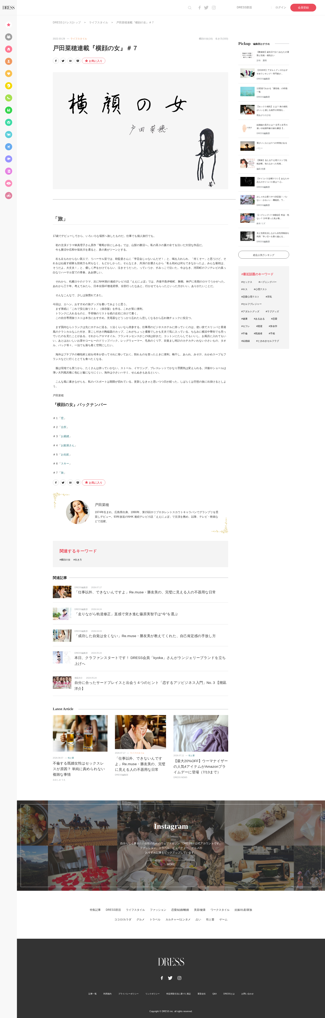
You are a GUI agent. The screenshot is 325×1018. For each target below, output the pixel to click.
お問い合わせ (247, 994)
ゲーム (223, 919)
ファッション (158, 909)
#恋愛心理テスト (250, 296)
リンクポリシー (152, 994)
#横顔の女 (65, 559)
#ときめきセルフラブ (267, 341)
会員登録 (303, 7)
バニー (260, 148)
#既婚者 (258, 333)
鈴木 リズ (261, 223)
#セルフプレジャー (251, 304)
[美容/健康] (8, 86)
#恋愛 (274, 318)
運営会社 (202, 994)
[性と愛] (8, 183)
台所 (63, 427)
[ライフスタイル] (8, 49)
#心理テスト (260, 289)
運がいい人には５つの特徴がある (272, 143)
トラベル (155, 919)
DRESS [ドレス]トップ (67, 22)
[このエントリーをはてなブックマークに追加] (70, 61)
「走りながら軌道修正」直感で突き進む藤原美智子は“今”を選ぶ (126, 614)
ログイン (280, 7)
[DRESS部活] (8, 37)
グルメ (140, 919)
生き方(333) (221, 38)
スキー (65, 463)
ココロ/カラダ (122, 919)
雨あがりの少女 (264, 115)
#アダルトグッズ (250, 311)
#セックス (246, 282)
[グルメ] (8, 134)
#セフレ (245, 326)
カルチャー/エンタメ (178, 919)
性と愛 (71, 758)
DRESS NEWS (180, 777)
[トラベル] (8, 147)
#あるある (259, 318)
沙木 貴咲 (262, 60)
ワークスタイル (220, 909)
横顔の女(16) (206, 38)
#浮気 (269, 296)
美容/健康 (199, 909)
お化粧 (65, 454)
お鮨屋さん (67, 445)
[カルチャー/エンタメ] (8, 159)
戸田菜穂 (102, 505)
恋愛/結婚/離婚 (180, 909)
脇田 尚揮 (261, 169)
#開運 (259, 326)
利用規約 (107, 994)
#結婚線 (245, 341)
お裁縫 (65, 436)
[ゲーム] (8, 195)
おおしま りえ (59, 780)
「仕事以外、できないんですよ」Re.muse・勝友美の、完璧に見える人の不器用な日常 (145, 592)
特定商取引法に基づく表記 (178, 994)
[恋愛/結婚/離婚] (8, 73)
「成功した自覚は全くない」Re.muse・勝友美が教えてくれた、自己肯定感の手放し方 (145, 636)
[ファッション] (8, 61)
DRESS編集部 (81, 587)
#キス (244, 289)
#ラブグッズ (272, 311)
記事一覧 (93, 994)
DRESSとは (229, 994)
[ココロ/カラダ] (8, 122)
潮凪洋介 (78, 678)
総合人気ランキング (263, 255)
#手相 (272, 333)
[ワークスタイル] (8, 98)
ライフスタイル (98, 22)
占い (198, 919)
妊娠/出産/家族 (243, 909)
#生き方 (77, 559)
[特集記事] (8, 25)
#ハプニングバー (268, 282)
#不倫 (244, 333)
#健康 (244, 318)
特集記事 (95, 909)
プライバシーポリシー (128, 994)
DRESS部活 (244, 7)
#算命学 (273, 326)
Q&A (214, 994)
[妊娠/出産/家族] (8, 110)
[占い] (8, 171)
